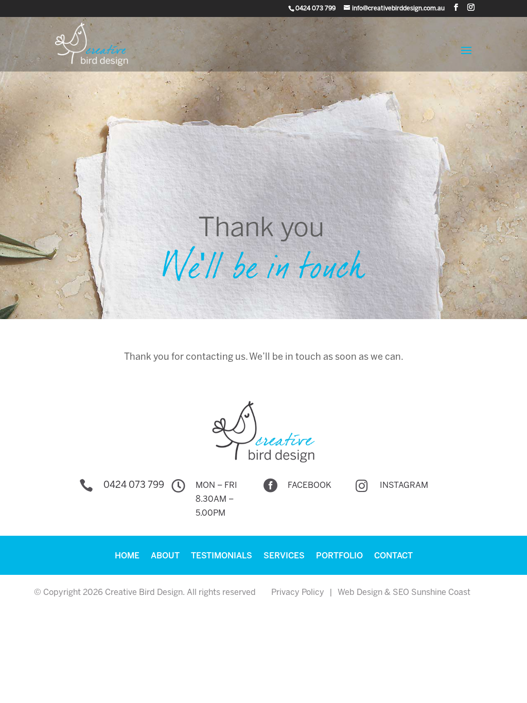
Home (127, 556)
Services (284, 556)
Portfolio (339, 556)
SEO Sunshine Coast (431, 592)
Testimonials (221, 556)
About (165, 556)
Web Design (360, 592)
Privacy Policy (297, 592)
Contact (393, 556)
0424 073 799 (133, 485)
